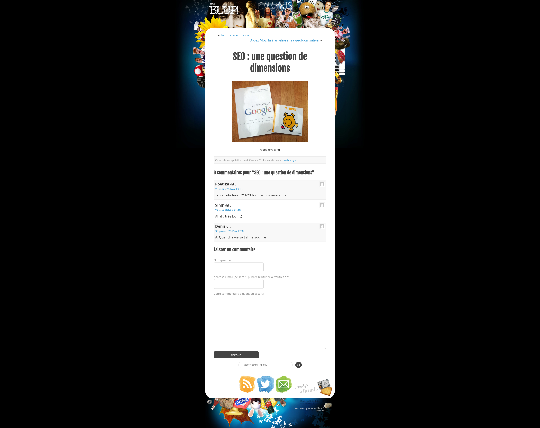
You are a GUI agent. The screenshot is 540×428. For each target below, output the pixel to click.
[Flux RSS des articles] (247, 393)
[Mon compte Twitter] (265, 393)
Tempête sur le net (236, 35)
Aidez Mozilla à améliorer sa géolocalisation (284, 40)
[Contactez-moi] (284, 393)
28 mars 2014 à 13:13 (228, 189)
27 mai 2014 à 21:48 (228, 210)
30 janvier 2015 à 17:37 (229, 231)
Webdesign (290, 160)
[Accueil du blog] (270, 14)
